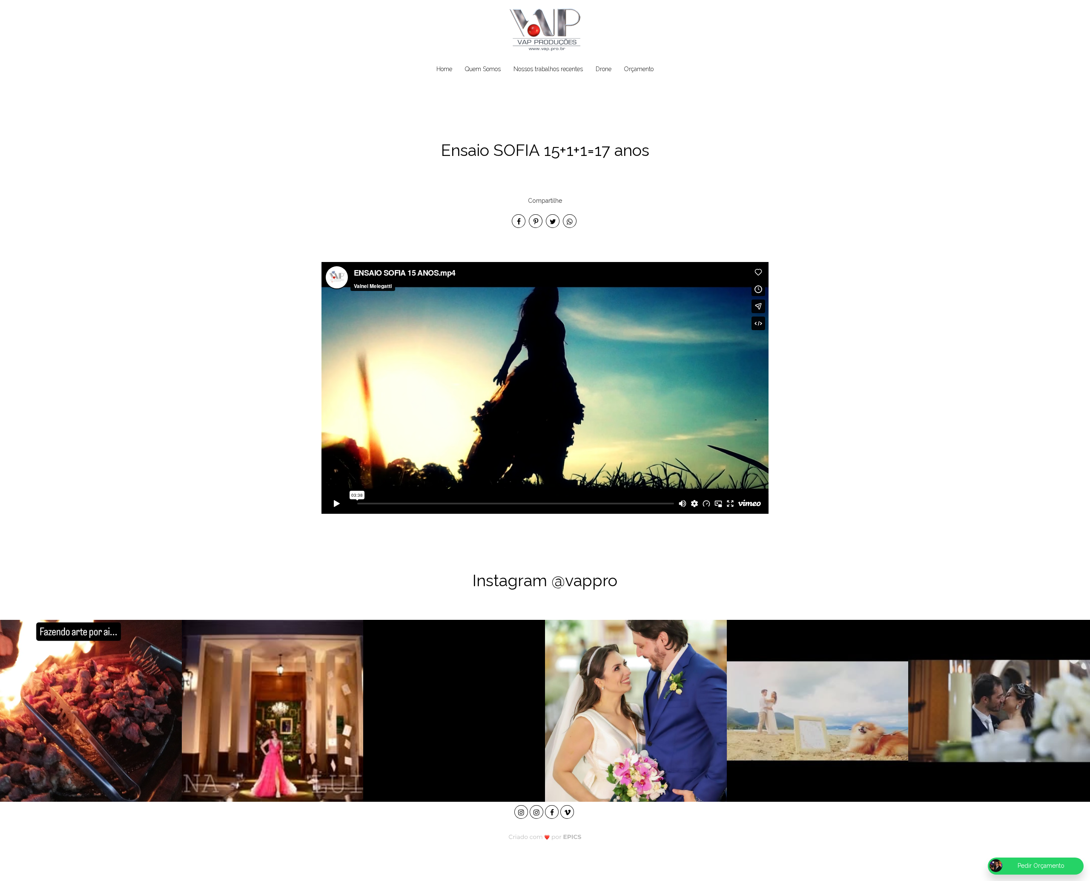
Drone (603, 69)
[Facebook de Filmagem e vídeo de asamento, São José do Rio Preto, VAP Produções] (552, 811)
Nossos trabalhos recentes (548, 69)
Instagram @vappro (545, 580)
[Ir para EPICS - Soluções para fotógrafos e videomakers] (545, 837)
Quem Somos (483, 69)
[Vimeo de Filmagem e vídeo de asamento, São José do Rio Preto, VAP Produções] (568, 811)
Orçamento (639, 69)
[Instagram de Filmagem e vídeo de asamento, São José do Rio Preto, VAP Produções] (522, 811)
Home (444, 69)
